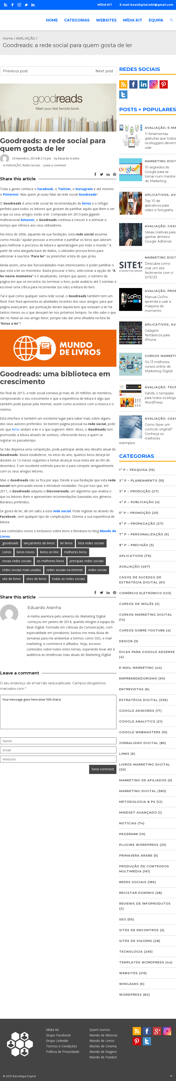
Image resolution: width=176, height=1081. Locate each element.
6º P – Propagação (137, 523)
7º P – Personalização (141, 534)
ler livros (66, 543)
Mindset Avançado (138, 812)
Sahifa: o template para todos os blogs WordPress (160, 397)
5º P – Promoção (135, 513)
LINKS (124, 753)
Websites (128, 973)
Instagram (84, 189)
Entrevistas (131, 689)
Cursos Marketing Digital (145, 614)
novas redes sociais (16, 561)
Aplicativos (157, 195)
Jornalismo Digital (138, 743)
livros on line (49, 552)
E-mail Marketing (136, 667)
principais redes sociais (87, 561)
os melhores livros (50, 561)
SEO (122, 919)
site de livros (11, 579)
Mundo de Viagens (103, 1051)
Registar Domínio (136, 893)
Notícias (128, 823)
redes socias (97, 570)
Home (8, 38)
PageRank (128, 834)
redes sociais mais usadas (21, 570)
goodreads (10, 543)
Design (126, 641)
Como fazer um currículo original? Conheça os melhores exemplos (146, 434)
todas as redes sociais (68, 579)
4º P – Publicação (136, 502)
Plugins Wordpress (139, 844)
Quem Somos (99, 1029)
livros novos (26, 552)
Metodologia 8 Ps (137, 801)
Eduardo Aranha (68, 158)
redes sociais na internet (65, 570)
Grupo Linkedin (57, 1040)
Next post (104, 71)
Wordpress (130, 994)
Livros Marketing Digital (144, 764)
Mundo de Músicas (103, 1035)
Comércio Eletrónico (140, 593)
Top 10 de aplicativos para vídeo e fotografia (159, 205)
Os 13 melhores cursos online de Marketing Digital (159, 366)
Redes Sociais (31, 165)
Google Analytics (137, 721)
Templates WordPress (141, 962)
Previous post (15, 71)
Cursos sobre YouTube (142, 630)
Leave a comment (54, 165)
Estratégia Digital (138, 700)
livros (86, 203)
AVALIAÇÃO (25, 38)
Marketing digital (137, 791)
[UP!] (171, 1076)
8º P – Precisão (133, 545)
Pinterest (11, 194)
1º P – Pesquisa (133, 470)
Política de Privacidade (62, 1051)
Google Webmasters (140, 732)
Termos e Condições (61, 1046)
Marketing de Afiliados (143, 780)
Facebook (45, 189)
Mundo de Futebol (103, 1057)
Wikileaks (129, 984)
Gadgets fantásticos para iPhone (157, 335)
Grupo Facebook (58, 1035)
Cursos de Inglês (136, 604)
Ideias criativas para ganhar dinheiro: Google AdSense (160, 236)
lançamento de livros (39, 543)
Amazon (27, 220)
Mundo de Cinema (103, 1046)
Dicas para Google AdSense (147, 652)
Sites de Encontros (139, 930)
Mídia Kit (52, 1029)
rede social (62, 511)
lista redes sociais (91, 543)
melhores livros (75, 552)
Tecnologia (131, 951)
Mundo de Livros (101, 1040)
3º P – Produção (135, 491)
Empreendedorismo (138, 678)
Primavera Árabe (136, 855)
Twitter (64, 189)
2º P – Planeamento (138, 480)
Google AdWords (136, 710)
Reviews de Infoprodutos (145, 903)
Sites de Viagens (135, 941)
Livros (6, 552)
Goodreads (87, 194)
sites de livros (36, 579)
